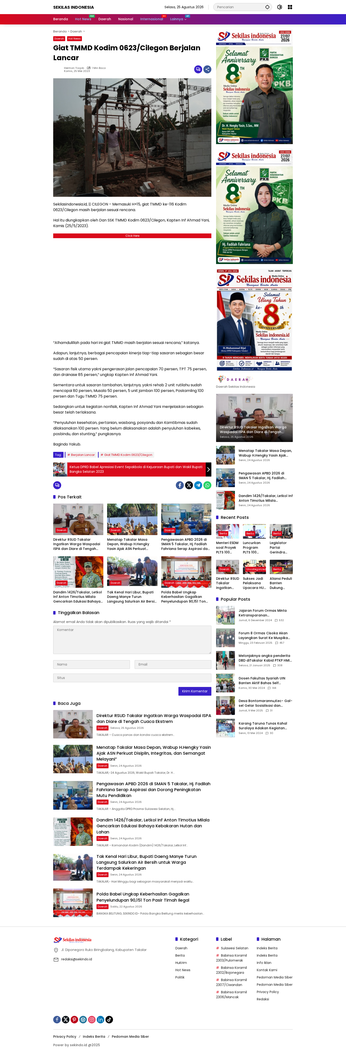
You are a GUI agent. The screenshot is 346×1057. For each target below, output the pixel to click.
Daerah (59, 38)
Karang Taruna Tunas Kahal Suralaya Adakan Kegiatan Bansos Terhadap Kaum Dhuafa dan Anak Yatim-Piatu (264, 725)
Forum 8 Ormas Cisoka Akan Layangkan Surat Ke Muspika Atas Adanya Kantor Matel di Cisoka (263, 635)
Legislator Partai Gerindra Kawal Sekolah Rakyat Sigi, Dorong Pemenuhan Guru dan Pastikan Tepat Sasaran (280, 548)
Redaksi (263, 999)
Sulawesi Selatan (234, 948)
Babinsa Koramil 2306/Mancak (231, 994)
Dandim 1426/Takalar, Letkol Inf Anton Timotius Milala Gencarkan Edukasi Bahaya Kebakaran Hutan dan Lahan (78, 597)
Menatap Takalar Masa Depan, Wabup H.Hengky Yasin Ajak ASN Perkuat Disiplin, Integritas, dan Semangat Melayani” (128, 544)
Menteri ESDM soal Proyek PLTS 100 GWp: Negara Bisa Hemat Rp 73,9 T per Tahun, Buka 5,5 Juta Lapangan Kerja (227, 548)
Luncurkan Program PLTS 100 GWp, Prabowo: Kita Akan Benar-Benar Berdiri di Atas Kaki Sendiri (254, 548)
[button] (267, 7)
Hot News (74, 38)
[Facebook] (180, 485)
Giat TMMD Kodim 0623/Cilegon (128, 455)
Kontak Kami (267, 970)
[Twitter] (189, 485)
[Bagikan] (207, 69)
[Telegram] (198, 485)
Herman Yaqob (74, 68)
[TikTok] (109, 1019)
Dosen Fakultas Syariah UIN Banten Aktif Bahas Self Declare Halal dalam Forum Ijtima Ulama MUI (262, 680)
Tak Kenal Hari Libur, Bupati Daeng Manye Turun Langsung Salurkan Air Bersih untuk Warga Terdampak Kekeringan (132, 597)
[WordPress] (83, 1019)
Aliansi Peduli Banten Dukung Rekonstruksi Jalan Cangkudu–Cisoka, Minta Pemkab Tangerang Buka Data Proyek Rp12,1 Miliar (281, 583)
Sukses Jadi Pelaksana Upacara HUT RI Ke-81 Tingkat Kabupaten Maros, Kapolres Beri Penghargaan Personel (254, 583)
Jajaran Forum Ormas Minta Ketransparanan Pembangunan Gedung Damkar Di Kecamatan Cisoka (264, 613)
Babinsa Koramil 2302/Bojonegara (231, 970)
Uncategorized (256, 569)
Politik (180, 977)
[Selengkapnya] (254, 379)
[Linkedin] (100, 1019)
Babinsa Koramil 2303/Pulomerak (231, 958)
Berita (223, 534)
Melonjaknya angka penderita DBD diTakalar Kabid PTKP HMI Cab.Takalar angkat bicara (264, 658)
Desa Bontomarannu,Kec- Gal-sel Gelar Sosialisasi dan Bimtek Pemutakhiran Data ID (265, 703)
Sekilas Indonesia (73, 7)
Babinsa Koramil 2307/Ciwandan (231, 982)
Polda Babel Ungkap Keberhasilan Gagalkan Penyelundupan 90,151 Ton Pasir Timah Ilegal (183, 597)
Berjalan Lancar (83, 455)
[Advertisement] (132, 288)
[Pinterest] (74, 1019)
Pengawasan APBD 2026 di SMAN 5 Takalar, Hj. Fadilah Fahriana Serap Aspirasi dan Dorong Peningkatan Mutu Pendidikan (185, 544)
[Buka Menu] (290, 7)
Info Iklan (264, 962)
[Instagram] (92, 1019)
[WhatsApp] (207, 485)
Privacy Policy (268, 992)
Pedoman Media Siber (275, 977)
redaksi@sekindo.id (76, 959)
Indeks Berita (267, 948)
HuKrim (181, 962)
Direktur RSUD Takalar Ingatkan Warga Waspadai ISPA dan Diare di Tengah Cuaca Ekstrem (76, 544)
